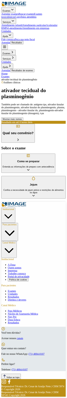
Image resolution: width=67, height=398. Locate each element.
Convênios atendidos (25, 16)
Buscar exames (26, 14)
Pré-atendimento (13, 28)
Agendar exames (10, 14)
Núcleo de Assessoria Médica (23, 313)
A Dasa (11, 264)
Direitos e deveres (17, 299)
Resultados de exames (22, 70)
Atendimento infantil (11, 25)
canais (20, 338)
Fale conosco (8, 39)
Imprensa (12, 270)
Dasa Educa (14, 319)
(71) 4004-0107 (36, 354)
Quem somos (14, 267)
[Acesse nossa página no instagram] (4, 383)
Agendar (5, 42)
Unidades (6, 31)
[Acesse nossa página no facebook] (9, 383)
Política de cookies (18, 279)
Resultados (17, 42)
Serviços (7, 22)
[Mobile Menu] (4, 47)
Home (4, 73)
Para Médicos (15, 310)
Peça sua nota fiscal (25, 39)
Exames (6, 11)
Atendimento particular (34, 25)
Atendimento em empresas (35, 28)
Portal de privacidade (18, 276)
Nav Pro (12, 316)
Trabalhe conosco (17, 273)
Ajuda (5, 36)
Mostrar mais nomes (12, 119)
